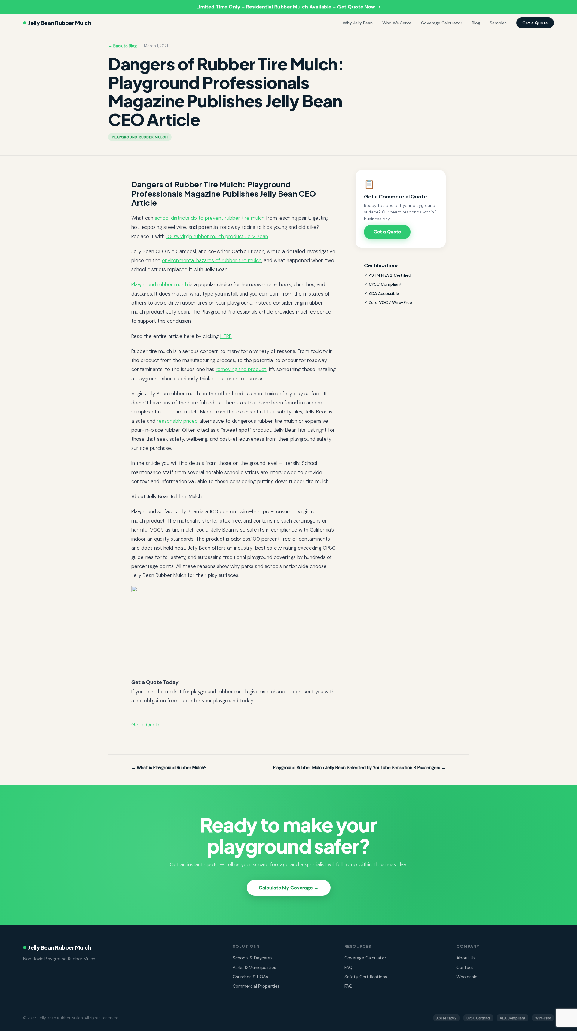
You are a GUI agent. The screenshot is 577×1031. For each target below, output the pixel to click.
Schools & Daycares (253, 958)
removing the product (241, 369)
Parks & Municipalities (254, 967)
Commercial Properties (256, 986)
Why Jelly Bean (358, 23)
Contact (465, 967)
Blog (476, 23)
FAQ (348, 967)
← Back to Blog (122, 45)
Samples (498, 23)
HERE (226, 336)
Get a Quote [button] (146, 724)
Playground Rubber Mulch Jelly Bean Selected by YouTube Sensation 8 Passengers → (359, 767)
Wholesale (467, 977)
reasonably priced (177, 421)
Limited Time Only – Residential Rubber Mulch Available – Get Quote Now (289, 7)
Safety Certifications (365, 977)
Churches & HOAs (250, 977)
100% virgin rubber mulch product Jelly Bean (217, 236)
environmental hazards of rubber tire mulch (211, 260)
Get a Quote (535, 23)
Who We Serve (396, 23)
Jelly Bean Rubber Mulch (59, 22)
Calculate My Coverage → (289, 888)
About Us (465, 958)
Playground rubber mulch (159, 284)
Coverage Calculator (441, 23)
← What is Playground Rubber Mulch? (168, 767)
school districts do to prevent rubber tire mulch (209, 218)
